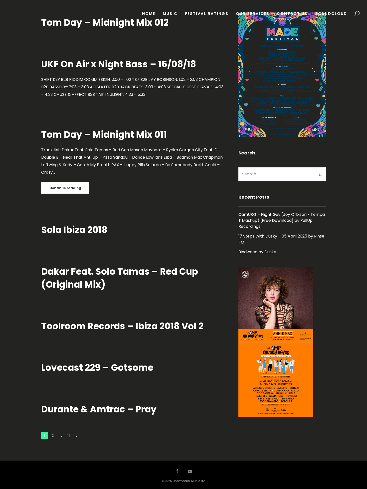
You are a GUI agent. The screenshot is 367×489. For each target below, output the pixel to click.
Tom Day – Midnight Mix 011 (104, 134)
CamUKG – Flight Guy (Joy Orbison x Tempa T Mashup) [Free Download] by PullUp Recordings (281, 220)
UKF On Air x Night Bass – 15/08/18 (118, 64)
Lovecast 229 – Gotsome (97, 367)
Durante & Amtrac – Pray (99, 409)
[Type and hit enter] (320, 174)
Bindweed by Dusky (257, 252)
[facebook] (177, 472)
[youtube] (190, 474)
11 (68, 435)
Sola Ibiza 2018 (74, 230)
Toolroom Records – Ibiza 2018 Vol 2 (122, 326)
